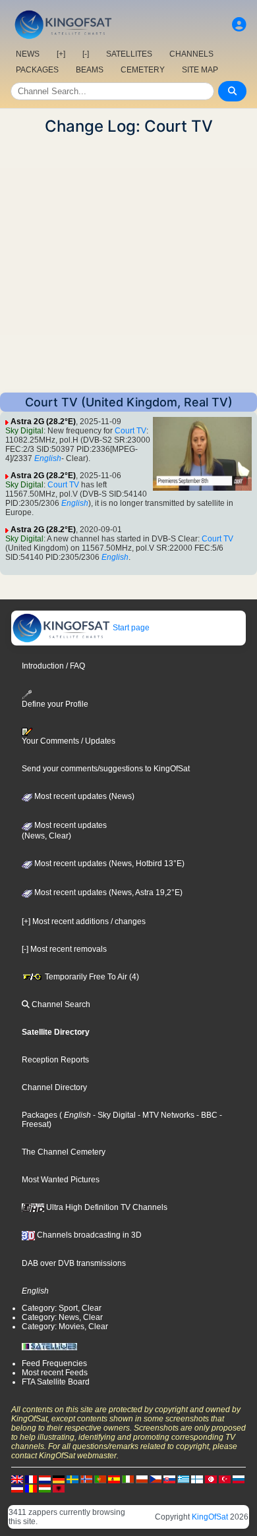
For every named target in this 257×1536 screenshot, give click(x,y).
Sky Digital (24, 430)
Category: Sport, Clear (61, 1308)
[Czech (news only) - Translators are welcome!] (155, 1478)
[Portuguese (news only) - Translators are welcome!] (100, 1478)
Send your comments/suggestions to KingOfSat (106, 768)
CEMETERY (143, 69)
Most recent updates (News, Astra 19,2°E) (107, 892)
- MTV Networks (165, 1115)
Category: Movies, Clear (65, 1326)
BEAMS (89, 69)
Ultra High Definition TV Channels (105, 1207)
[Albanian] (59, 1488)
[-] (85, 54)
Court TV (130, 430)
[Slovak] (169, 1478)
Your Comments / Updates (68, 741)
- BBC (205, 1115)
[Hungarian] (45, 1488)
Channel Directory (54, 1087)
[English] (17, 1478)
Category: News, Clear (62, 1317)
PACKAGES (37, 69)
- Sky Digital (113, 1115)
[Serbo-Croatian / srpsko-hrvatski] (17, 1488)
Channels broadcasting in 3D (88, 1235)
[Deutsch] (59, 1478)
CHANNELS (191, 54)
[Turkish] (225, 1478)
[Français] (31, 1478)
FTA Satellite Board (56, 1381)
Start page (130, 627)
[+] (61, 54)
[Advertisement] (128, 264)
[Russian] (238, 1478)
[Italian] (128, 1478)
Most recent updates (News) (83, 796)
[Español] (114, 1478)
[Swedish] (72, 1478)
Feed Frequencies (54, 1363)
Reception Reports (55, 1059)
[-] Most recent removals (64, 949)
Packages (39, 1115)
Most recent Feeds (55, 1372)
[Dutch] (45, 1478)
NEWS (28, 54)
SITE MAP (200, 69)
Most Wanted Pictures (61, 1179)
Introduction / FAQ (53, 666)
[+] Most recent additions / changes (84, 921)
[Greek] (183, 1478)
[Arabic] (211, 1478)
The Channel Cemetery (63, 1152)
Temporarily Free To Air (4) (91, 976)
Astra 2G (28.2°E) (43, 421)
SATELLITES (129, 54)
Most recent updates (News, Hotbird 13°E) (108, 863)
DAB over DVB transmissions (74, 1263)
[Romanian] (31, 1488)
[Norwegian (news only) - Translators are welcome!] (86, 1478)
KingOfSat (210, 1517)
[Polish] (142, 1478)
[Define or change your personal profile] (239, 24)
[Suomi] (197, 1478)
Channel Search (60, 1004)
